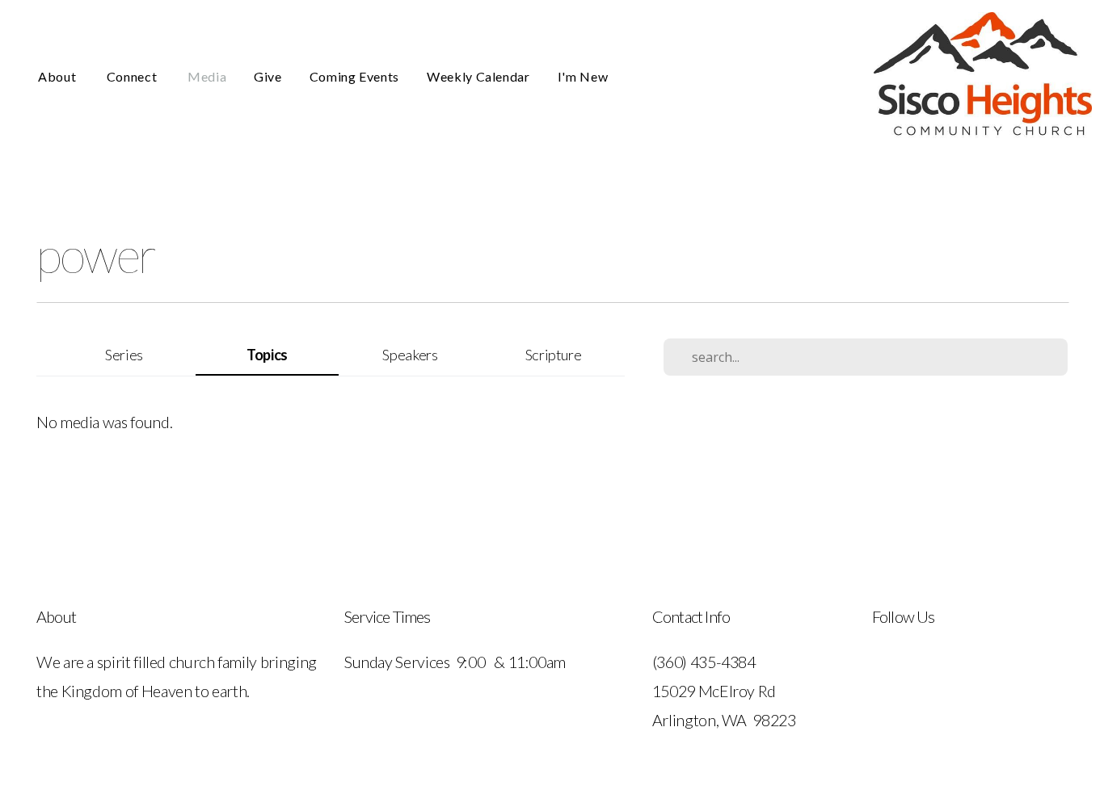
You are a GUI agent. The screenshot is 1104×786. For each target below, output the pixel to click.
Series (124, 355)
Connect (133, 76)
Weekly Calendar (478, 76)
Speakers (409, 355)
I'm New (583, 76)
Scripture (553, 355)
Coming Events (354, 76)
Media (207, 76)
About (58, 76)
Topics (267, 355)
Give (268, 76)
